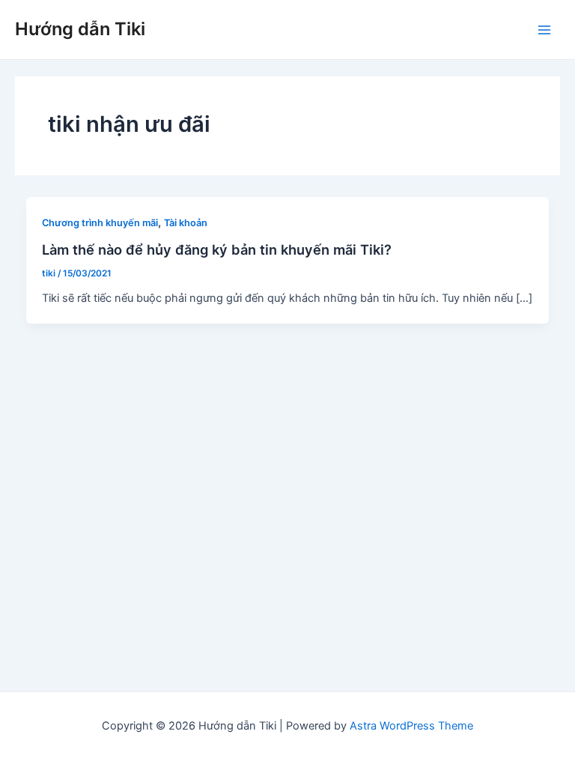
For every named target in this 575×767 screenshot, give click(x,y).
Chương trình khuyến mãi (100, 222)
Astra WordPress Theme (411, 726)
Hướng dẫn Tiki (80, 29)
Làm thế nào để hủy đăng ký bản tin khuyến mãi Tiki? (217, 249)
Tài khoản (185, 222)
